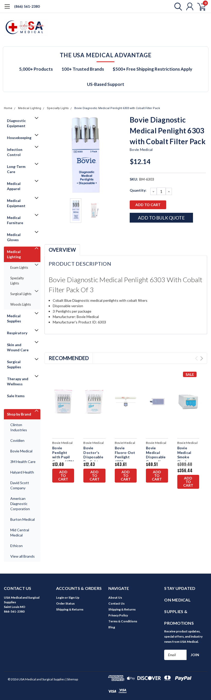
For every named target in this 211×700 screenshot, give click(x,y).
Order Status (65, 603)
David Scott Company (19, 485)
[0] (199, 6)
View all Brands (22, 556)
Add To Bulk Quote (161, 218)
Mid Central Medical (19, 532)
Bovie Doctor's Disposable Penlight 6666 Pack (93, 457)
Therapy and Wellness (17, 381)
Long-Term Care (16, 169)
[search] (177, 6)
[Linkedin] (167, 231)
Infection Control (14, 152)
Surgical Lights (20, 294)
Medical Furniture (15, 220)
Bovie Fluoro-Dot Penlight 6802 (125, 455)
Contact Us (116, 603)
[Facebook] (133, 231)
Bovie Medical (21, 451)
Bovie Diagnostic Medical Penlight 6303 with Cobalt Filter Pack (117, 108)
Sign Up (73, 597)
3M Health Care (23, 461)
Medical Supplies (14, 318)
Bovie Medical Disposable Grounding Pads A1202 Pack (156, 459)
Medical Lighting (29, 108)
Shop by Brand (19, 414)
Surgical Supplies (14, 364)
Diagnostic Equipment (16, 123)
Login (60, 597)
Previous (51, 155)
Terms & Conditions (122, 621)
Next (119, 155)
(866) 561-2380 (27, 6)
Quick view (64, 402)
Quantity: (138, 190)
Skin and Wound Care (18, 347)
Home (8, 108)
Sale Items (16, 396)
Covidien (17, 440)
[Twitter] (158, 231)
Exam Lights (19, 267)
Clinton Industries (18, 427)
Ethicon (16, 545)
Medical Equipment (16, 203)
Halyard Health (22, 472)
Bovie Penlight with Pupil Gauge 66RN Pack (63, 457)
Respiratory (17, 333)
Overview (62, 250)
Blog (111, 627)
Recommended (69, 358)
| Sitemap (71, 679)
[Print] (150, 231)
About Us (115, 597)
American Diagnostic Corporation (20, 503)
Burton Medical (22, 519)
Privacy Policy (118, 615)
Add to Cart (63, 475)
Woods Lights (20, 304)
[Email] (141, 231)
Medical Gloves (14, 237)
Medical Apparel (14, 186)
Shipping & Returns (69, 609)
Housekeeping (19, 137)
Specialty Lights (58, 108)
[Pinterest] (175, 231)
